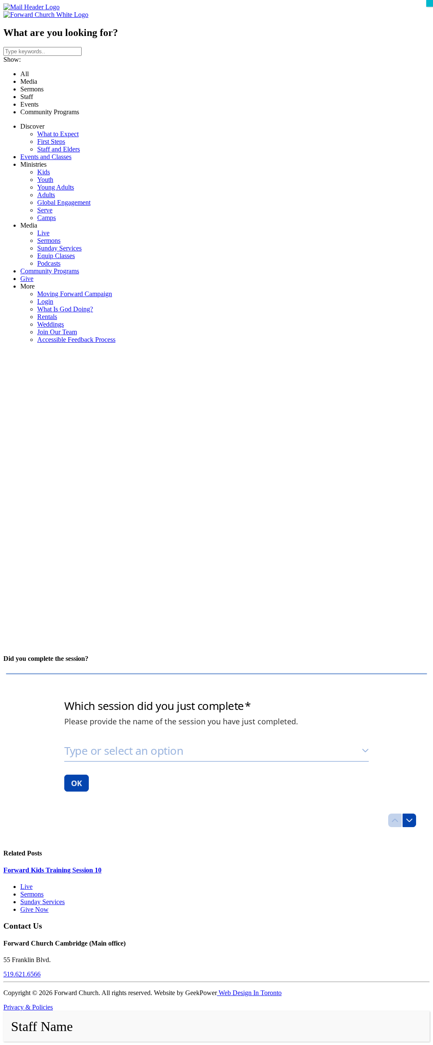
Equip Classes (56, 255)
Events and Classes (45, 156)
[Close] (429, 3)
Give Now (34, 909)
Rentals (47, 316)
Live (43, 232)
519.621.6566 (22, 974)
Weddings (50, 324)
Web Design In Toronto (249, 992)
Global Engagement (63, 202)
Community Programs (49, 271)
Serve (44, 210)
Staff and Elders (58, 149)
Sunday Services (59, 248)
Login (45, 301)
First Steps (51, 141)
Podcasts (48, 263)
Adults (46, 194)
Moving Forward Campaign (74, 293)
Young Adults (55, 187)
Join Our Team (57, 332)
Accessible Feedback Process (76, 339)
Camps (46, 217)
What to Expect (58, 134)
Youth (45, 179)
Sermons (48, 240)
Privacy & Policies (28, 1007)
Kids (43, 172)
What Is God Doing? (65, 309)
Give (26, 278)
